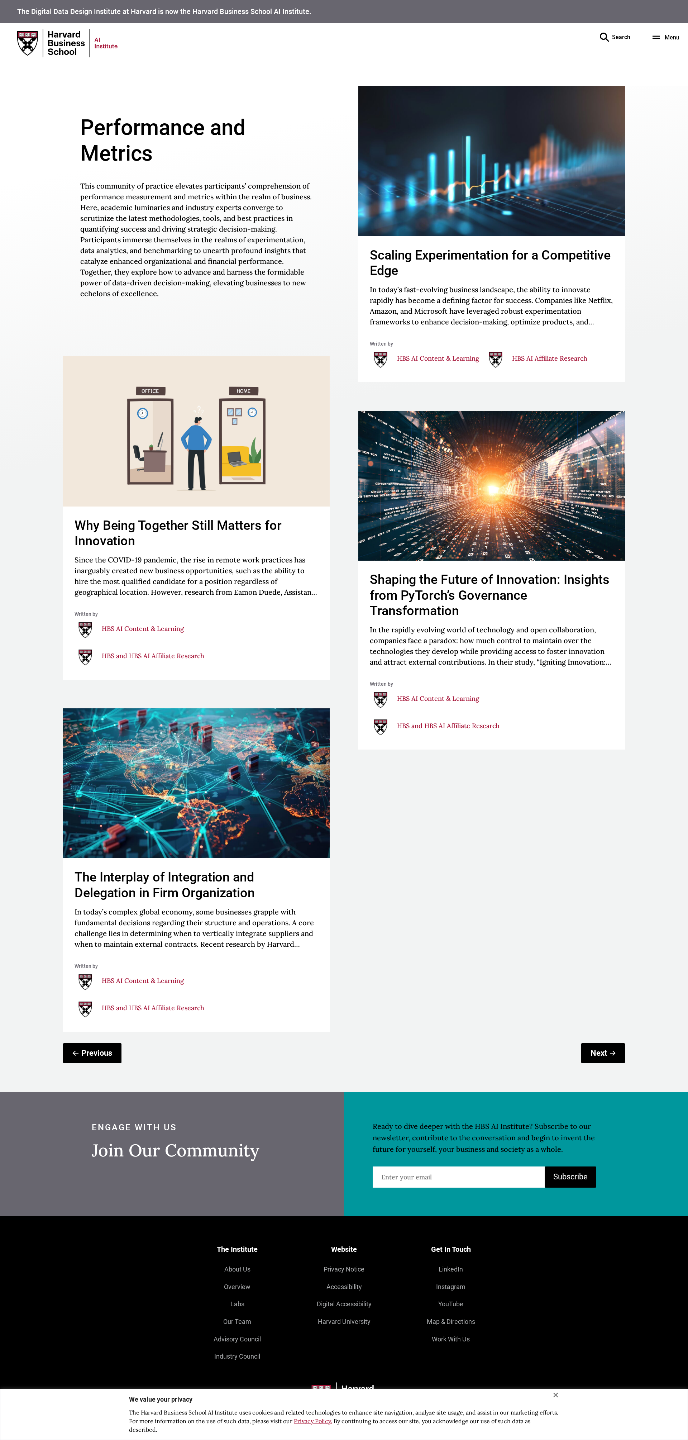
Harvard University (344, 1321)
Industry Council (237, 1356)
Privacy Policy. (313, 1421)
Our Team (237, 1321)
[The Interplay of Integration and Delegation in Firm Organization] (196, 870)
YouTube (450, 1304)
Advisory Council (237, 1339)
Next (599, 1053)
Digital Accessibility (344, 1304)
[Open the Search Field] (604, 37)
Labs (237, 1304)
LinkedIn (451, 1269)
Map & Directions (451, 1321)
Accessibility (344, 1287)
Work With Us (451, 1339)
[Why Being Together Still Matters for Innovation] (196, 518)
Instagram (450, 1287)
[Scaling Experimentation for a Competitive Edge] (491, 234)
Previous (96, 1053)
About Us (237, 1269)
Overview (237, 1287)
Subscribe (570, 1176)
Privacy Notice (344, 1269)
